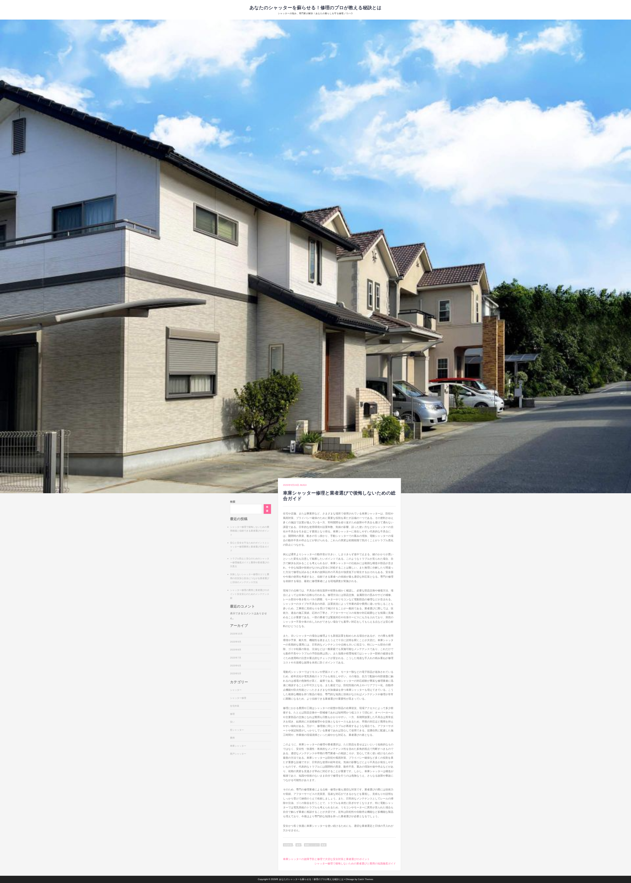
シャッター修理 (238, 698)
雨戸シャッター (238, 753)
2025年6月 (235, 665)
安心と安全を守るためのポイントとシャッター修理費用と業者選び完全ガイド (249, 546)
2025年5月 (235, 673)
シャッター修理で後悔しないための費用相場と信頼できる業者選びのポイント (249, 531)
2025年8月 (235, 649)
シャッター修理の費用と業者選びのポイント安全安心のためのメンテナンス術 (249, 594)
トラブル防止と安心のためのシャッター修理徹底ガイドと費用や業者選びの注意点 (249, 562)
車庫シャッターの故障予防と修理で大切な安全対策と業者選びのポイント (326, 859)
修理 (298, 845)
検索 (232, 501)
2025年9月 (235, 641)
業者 (324, 845)
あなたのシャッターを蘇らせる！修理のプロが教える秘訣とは (315, 7)
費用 (232, 737)
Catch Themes (365, 879)
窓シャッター (237, 730)
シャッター (236, 690)
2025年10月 (236, 633)
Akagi (303, 485)
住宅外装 (288, 845)
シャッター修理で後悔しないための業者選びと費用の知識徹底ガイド (355, 863)
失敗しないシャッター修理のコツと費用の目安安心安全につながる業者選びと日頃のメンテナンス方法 (249, 578)
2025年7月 (235, 657)
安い (232, 722)
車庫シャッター (312, 845)
